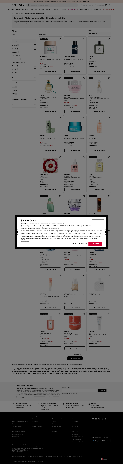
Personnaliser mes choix (79, 243)
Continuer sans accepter (98, 219)
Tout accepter (95, 243)
